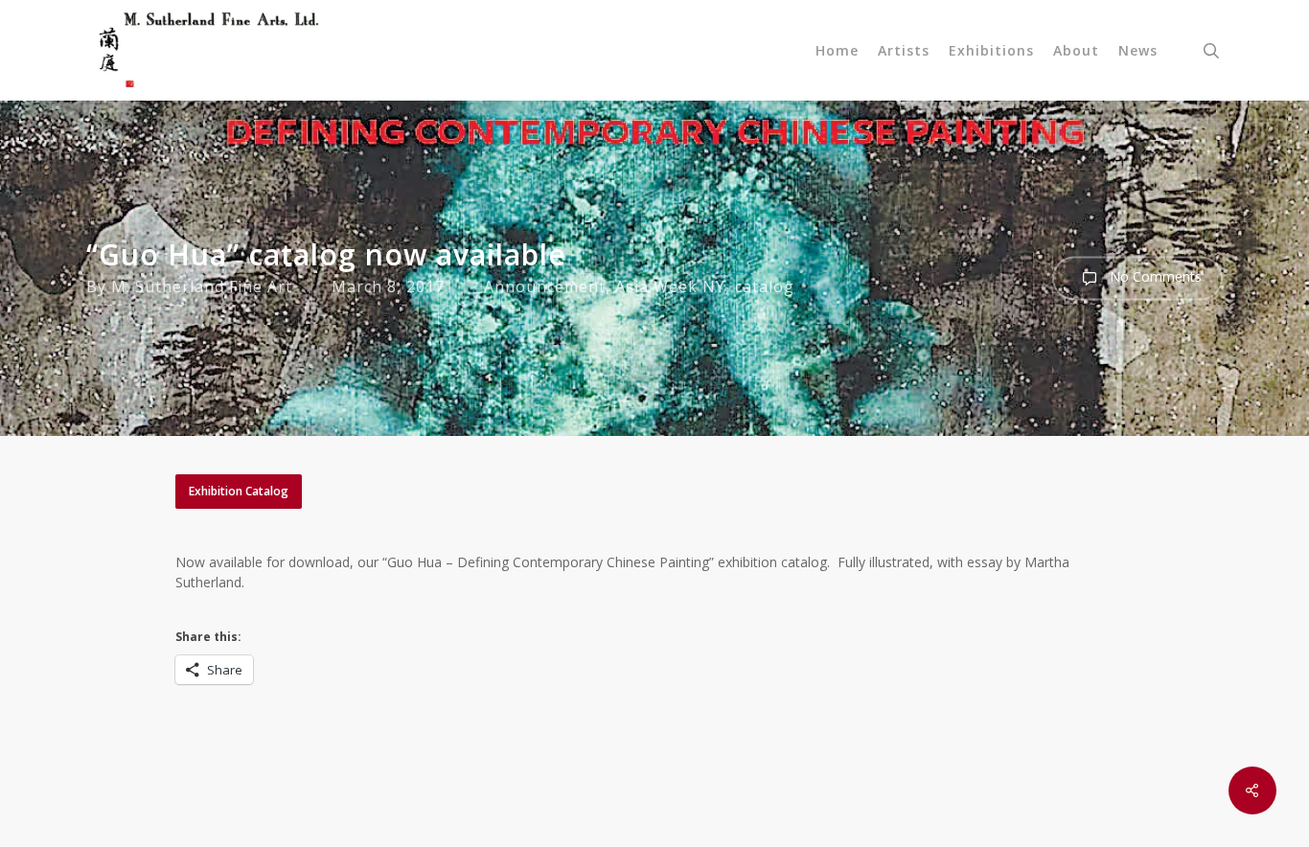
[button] (238, 491)
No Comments (1154, 276)
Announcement (545, 286)
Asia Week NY (670, 286)
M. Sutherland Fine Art (201, 286)
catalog (764, 286)
